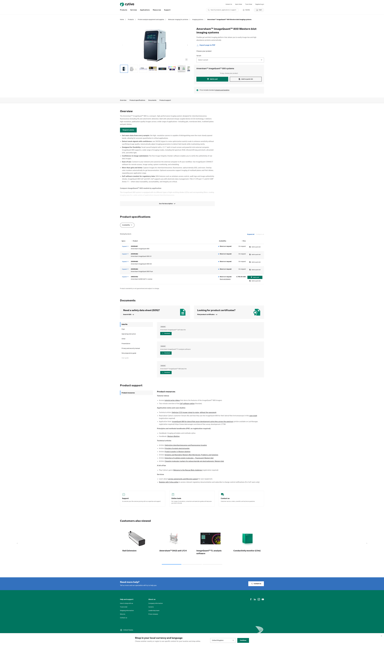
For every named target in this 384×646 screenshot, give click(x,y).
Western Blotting (173, 436)
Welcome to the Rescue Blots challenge (187, 470)
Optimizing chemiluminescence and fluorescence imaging (186, 445)
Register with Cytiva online (168, 482)
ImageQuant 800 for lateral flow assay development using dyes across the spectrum (202, 422)
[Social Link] (251, 599)
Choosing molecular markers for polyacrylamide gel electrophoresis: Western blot (194, 461)
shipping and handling (222, 90)
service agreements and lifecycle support (183, 479)
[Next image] (188, 45)
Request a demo (128, 130)
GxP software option (187, 404)
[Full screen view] (186, 60)
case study (253, 416)
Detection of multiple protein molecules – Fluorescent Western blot (189, 458)
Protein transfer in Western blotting (177, 452)
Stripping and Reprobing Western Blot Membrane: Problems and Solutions (191, 455)
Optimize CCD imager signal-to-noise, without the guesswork (194, 412)
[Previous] (17, 543)
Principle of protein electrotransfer (177, 448)
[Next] (366, 543)
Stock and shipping (225, 279)
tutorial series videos (172, 400)
